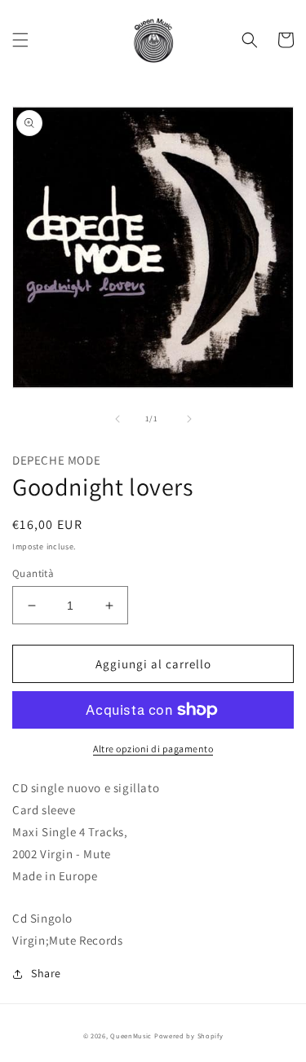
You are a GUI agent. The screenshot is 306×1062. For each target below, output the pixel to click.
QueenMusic (131, 1035)
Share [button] (46, 973)
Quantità (33, 573)
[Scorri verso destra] (189, 419)
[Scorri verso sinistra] (117, 419)
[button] (20, 40)
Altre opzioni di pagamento (153, 749)
